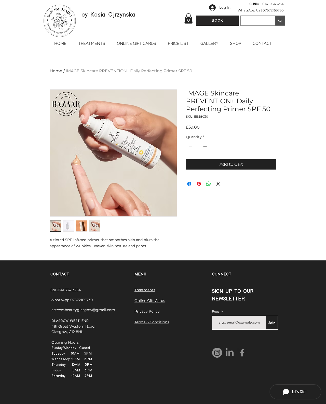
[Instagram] (217, 353)
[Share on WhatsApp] (209, 184)
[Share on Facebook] (189, 184)
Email (216, 311)
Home (56, 70)
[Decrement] (190, 146)
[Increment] (205, 146)
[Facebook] (242, 353)
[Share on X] (218, 184)
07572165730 (273, 10)
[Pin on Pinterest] (199, 184)
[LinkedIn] (230, 353)
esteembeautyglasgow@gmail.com (83, 310)
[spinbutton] (197, 146)
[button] (188, 18)
